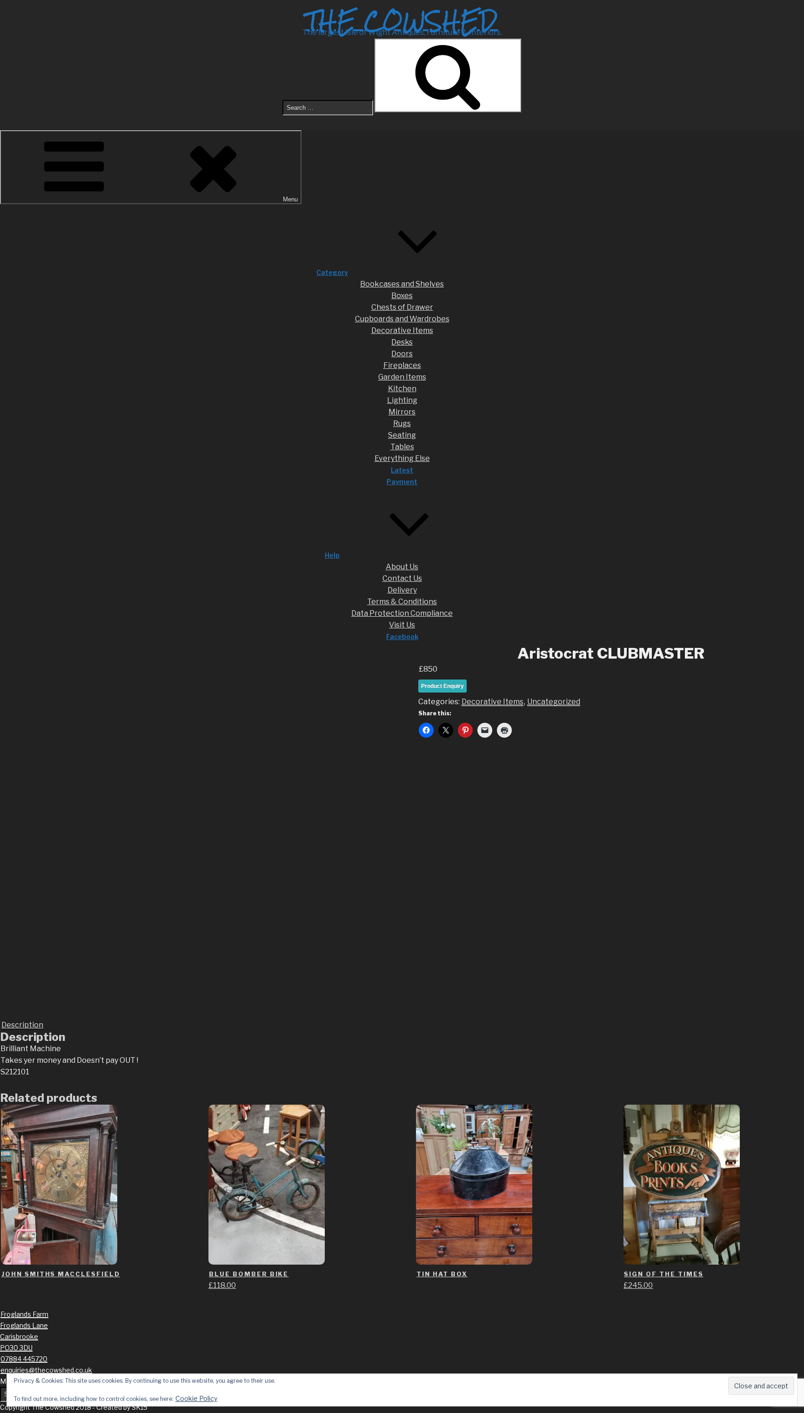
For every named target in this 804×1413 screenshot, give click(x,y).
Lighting (402, 400)
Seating (402, 435)
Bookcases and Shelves (402, 284)
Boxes (402, 295)
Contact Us (402, 578)
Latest (402, 470)
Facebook (402, 636)
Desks (402, 342)
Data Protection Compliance (402, 613)
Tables (402, 446)
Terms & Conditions (402, 601)
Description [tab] (22, 1024)
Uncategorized (553, 701)
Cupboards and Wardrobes (402, 318)
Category (332, 272)
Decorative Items (402, 330)
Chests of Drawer (402, 307)
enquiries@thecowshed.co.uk (46, 1370)
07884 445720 (23, 1359)
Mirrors (402, 411)
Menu (290, 199)
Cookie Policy (196, 1398)
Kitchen (402, 388)
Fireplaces (402, 365)
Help (332, 555)
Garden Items (402, 377)
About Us (402, 566)
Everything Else (402, 458)
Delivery (402, 590)
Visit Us (402, 624)
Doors (402, 353)
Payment (402, 482)
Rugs (402, 423)
